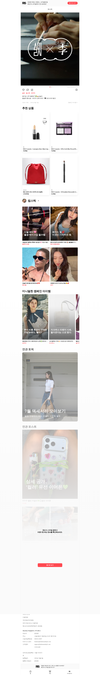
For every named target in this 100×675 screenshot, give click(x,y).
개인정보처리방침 (28, 620)
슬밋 (23, 93)
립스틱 (28, 93)
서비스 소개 (26, 614)
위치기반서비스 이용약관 (30, 623)
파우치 (33, 93)
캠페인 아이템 (72, 102)
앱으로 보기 (72, 3)
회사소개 (25, 611)
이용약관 (25, 617)
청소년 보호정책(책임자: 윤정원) (32, 626)
